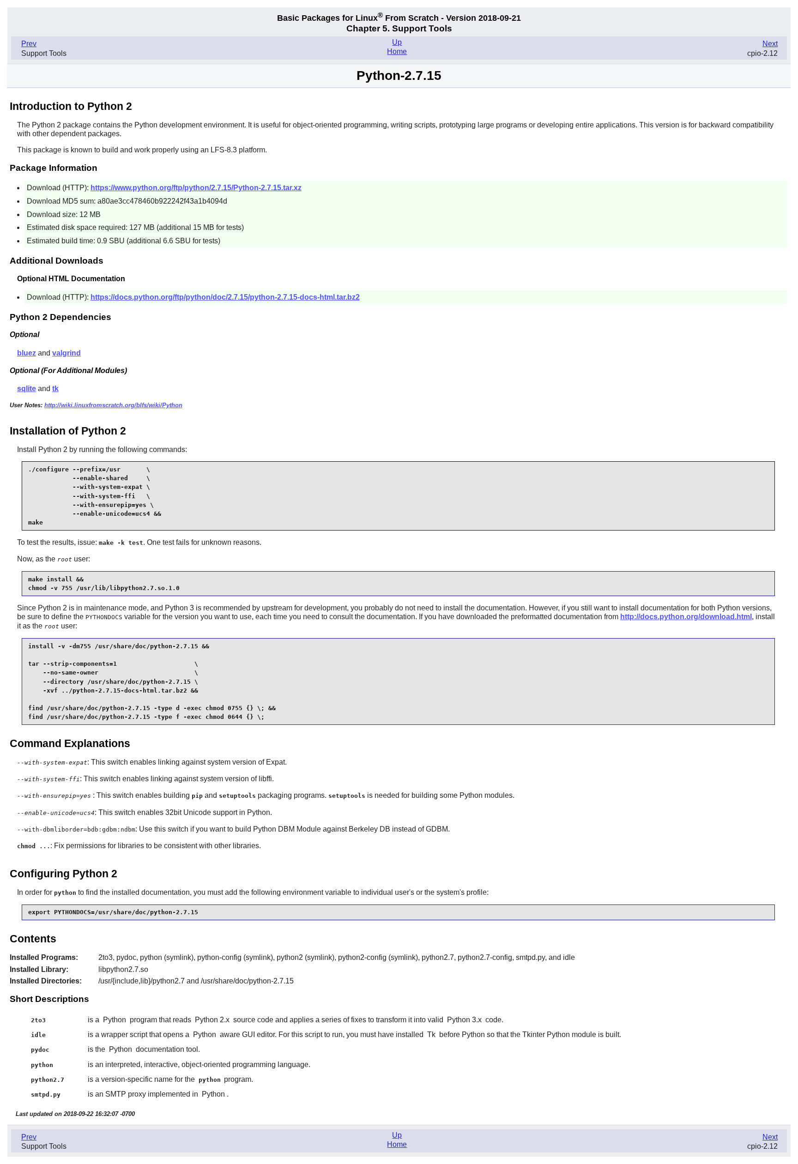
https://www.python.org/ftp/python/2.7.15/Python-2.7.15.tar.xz (196, 188)
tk (55, 388)
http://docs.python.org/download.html (686, 617)
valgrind (66, 353)
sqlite (26, 388)
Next (770, 44)
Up (397, 42)
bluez (26, 353)
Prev (28, 44)
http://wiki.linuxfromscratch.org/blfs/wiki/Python (113, 405)
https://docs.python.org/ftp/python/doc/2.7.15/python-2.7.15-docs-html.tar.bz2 (225, 297)
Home (397, 51)
